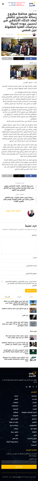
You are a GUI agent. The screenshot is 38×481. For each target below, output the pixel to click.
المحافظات (15, 406)
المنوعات (15, 415)
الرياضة (34, 442)
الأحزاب (34, 402)
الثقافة (34, 432)
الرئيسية (35, 11)
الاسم (34, 258)
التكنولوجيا (33, 425)
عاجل (16, 435)
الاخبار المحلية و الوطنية (29, 412)
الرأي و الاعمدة (32, 438)
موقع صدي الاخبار (17, 477)
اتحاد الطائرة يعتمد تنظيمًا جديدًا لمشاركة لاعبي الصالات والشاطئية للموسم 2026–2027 (15, 359)
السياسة (34, 445)
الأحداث (34, 399)
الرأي (35, 435)
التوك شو (34, 429)
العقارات (15, 402)
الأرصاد (35, 409)
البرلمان (34, 419)
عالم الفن (15, 438)
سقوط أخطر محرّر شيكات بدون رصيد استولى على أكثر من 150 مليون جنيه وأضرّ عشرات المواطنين (15, 324)
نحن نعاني (25, 315)
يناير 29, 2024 (9, 34)
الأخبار (30, 11)
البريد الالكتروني (33, 459)
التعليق (34, 235)
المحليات (15, 409)
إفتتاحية (34, 396)
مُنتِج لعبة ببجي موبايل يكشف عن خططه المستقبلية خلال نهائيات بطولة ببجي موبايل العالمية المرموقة (16, 303)
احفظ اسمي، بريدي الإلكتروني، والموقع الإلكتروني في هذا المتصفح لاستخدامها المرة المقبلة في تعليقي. (21, 284)
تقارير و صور (14, 419)
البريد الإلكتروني (31, 266)
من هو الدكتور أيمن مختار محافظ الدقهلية (15, 308)
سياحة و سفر (14, 425)
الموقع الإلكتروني (31, 274)
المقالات (15, 412)
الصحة (16, 396)
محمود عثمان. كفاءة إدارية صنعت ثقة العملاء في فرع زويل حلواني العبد (17, 337)
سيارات (16, 429)
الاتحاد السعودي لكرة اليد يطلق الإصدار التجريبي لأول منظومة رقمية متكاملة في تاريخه (15, 352)
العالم (16, 399)
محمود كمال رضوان (22, 34)
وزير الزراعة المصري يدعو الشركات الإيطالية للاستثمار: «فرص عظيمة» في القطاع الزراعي (15, 344)
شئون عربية (14, 432)
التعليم (34, 422)
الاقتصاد (34, 415)
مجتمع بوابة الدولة (12, 442)
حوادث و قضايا (13, 422)
